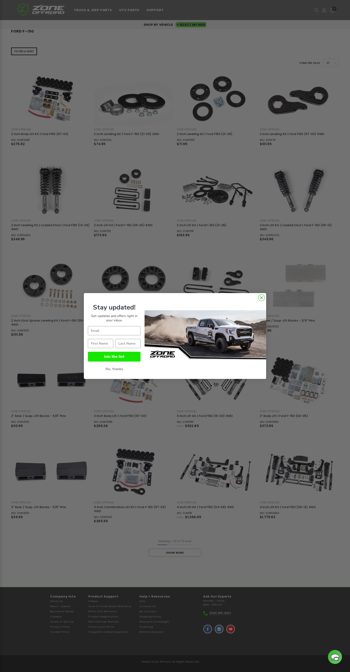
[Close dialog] (261, 298)
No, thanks (114, 369)
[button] (335, 657)
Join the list (114, 356)
